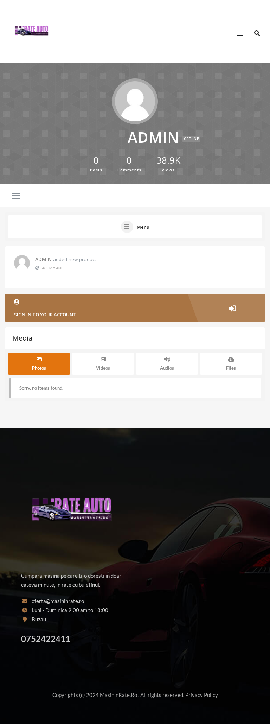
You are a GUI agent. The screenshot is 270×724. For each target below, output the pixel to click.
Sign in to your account (45, 314)
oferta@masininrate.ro (58, 601)
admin (43, 259)
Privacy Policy (201, 695)
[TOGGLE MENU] (16, 200)
